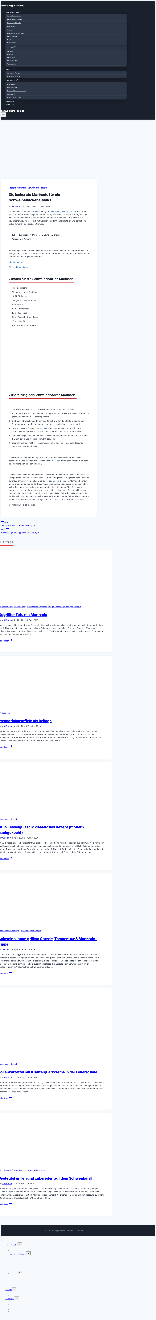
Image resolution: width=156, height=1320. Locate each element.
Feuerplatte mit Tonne (14, 97)
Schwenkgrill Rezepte (37, 188)
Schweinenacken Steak (61, 211)
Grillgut (56, 481)
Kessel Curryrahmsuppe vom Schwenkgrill (20, 531)
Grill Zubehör (11, 57)
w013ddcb (17, 206)
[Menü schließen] (1, 1238)
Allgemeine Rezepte (13, 76)
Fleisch (57, 461)
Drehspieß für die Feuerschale (16, 91)
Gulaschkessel (12, 36)
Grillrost (9, 30)
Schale (44, 428)
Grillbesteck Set (12, 61)
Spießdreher (11, 94)
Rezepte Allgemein (17, 188)
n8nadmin (6, 838)
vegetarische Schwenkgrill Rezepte (65, 607)
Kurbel (9, 39)
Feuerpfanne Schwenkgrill (15, 33)
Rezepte (8, 1290)
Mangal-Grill (11, 84)
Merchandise (11, 43)
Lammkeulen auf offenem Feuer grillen (18, 523)
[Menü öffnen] (3, 114)
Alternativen (9, 1299)
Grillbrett (10, 51)
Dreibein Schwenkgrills (14, 19)
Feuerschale (11, 26)
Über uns (10, 104)
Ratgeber (10, 101)
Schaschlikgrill (12, 88)
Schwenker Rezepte (13, 73)
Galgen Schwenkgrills (14, 16)
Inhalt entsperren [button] (16, 262)
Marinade (31, 211)
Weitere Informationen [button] (19, 267)
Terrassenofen (11, 64)
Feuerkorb (10, 54)
